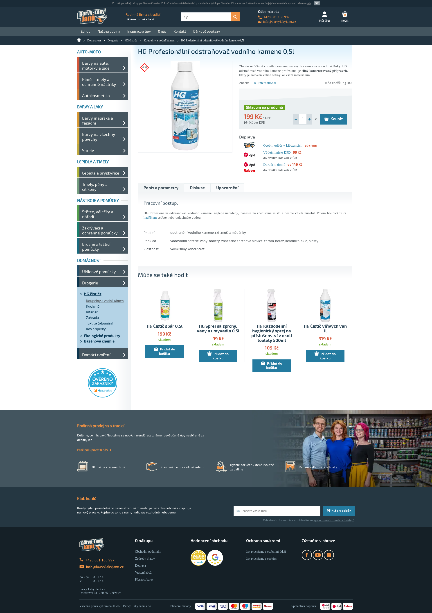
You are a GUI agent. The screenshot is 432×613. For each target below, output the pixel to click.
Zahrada (92, 318)
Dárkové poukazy (206, 32)
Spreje (88, 150)
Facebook (307, 555)
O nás (162, 32)
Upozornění (227, 188)
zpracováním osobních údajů (334, 520)
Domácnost (94, 40)
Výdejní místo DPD (277, 152)
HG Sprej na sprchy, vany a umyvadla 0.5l (218, 329)
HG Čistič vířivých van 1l (325, 329)
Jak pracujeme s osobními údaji (266, 551)
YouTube (318, 555)
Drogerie (113, 40)
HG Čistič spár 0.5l (164, 326)
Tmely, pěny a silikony (95, 187)
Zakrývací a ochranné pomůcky (100, 231)
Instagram (329, 555)
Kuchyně (92, 306)
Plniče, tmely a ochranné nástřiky (99, 82)
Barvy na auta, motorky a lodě (96, 66)
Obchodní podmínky (148, 551)
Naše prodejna (109, 32)
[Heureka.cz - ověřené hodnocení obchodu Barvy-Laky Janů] (102, 396)
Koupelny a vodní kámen (159, 40)
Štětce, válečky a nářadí (97, 214)
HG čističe (131, 40)
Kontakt (180, 32)
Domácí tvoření (96, 354)
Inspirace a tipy (139, 32)
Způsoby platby (145, 558)
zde (309, 3)
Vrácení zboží (143, 572)
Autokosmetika (96, 95)
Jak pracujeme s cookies (261, 558)
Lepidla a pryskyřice (100, 173)
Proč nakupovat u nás (92, 450)
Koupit (337, 118)
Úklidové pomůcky (99, 271)
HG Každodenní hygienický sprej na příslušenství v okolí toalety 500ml (271, 333)
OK (317, 3)
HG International (264, 83)
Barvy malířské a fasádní (97, 121)
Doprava (140, 565)
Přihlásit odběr (339, 511)
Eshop (85, 32)
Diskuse (197, 188)
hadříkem (150, 217)
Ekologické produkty (102, 336)
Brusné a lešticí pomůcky (96, 247)
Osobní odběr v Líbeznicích (282, 145)
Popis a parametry (161, 188)
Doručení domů (274, 164)
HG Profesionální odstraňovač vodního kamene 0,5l (212, 40)
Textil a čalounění (99, 323)
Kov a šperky (96, 329)
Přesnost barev (144, 579)
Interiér (92, 312)
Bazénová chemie (99, 341)
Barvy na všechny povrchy (98, 137)
